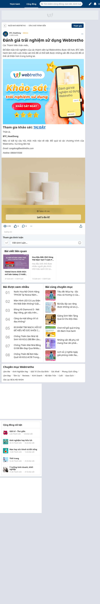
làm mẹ (6, 371)
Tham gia (77, 26)
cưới (61, 375)
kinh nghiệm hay (20, 371)
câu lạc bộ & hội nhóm (13, 379)
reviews (25, 375)
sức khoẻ (55, 371)
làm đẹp (7, 375)
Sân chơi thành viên (37, 26)
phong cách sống (69, 371)
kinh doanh (37, 375)
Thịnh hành (15, 4)
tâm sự (16, 375)
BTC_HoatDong (15, 33)
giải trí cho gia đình (40, 371)
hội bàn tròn (50, 375)
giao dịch (69, 375)
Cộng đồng (31, 4)
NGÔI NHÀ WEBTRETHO (17, 26)
